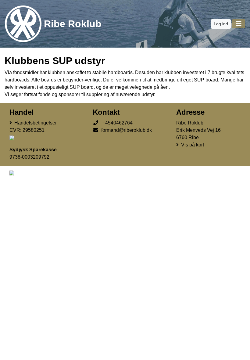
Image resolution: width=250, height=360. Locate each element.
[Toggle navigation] (238, 23)
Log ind (221, 23)
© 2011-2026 (20, 196)
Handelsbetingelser (35, 122)
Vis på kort (192, 144)
